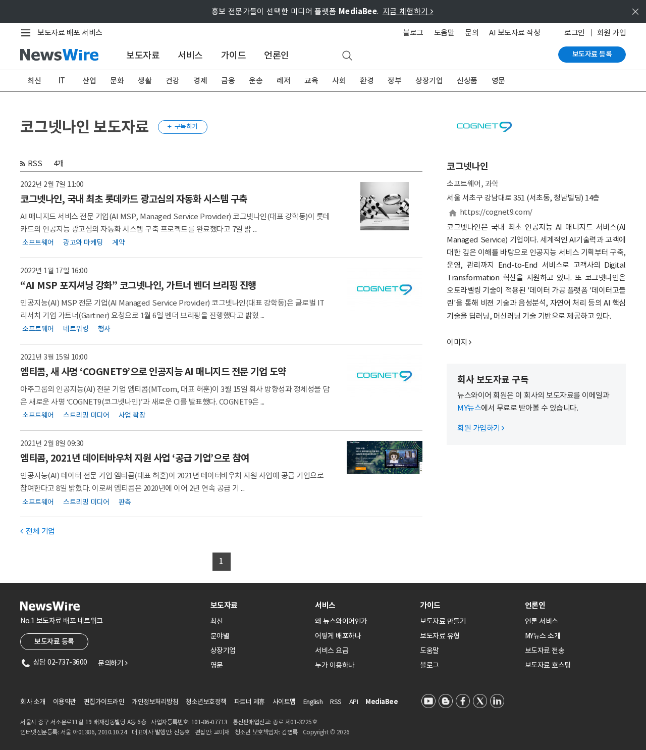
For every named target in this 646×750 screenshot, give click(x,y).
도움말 (444, 32)
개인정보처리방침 (155, 701)
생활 (144, 80)
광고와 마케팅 (83, 242)
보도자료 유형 (440, 635)
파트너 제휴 (249, 701)
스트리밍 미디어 (86, 415)
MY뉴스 (469, 408)
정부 (394, 80)
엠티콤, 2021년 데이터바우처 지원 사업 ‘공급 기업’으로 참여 (134, 458)
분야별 (220, 635)
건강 (172, 80)
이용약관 (64, 701)
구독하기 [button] (183, 126)
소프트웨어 (38, 242)
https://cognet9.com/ (496, 212)
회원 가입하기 (480, 428)
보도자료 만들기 (443, 621)
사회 (339, 80)
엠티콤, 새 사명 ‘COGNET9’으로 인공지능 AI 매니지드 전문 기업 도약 (153, 372)
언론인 (276, 55)
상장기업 (429, 80)
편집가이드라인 (104, 701)
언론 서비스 (541, 621)
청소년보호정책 (206, 701)
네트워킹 (75, 328)
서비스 (190, 55)
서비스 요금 (331, 650)
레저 (283, 80)
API (353, 701)
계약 (118, 242)
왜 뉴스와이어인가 (341, 621)
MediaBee (381, 701)
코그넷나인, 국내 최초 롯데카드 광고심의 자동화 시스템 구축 (133, 199)
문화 (117, 80)
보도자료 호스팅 (548, 665)
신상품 (467, 80)
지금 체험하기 (408, 11)
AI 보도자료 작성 (514, 32)
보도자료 (142, 55)
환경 (366, 80)
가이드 (233, 55)
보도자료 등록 (592, 54)
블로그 (413, 32)
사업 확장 (132, 415)
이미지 (457, 342)
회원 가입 (611, 32)
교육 (311, 80)
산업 (89, 80)
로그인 (574, 32)
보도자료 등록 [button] (54, 641)
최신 (34, 80)
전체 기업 (37, 531)
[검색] (347, 56)
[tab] (258, 605)
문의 (471, 32)
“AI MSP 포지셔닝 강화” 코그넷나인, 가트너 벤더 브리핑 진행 (138, 285)
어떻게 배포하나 (338, 635)
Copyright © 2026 (326, 732)
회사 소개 (32, 701)
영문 (498, 80)
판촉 (125, 501)
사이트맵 (284, 701)
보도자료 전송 (545, 650)
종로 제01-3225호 (295, 722)
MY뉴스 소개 (543, 635)
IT (62, 80)
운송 (255, 80)
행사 (104, 328)
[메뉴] (27, 32)
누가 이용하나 (335, 665)
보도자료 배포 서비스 (69, 32)
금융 (228, 80)
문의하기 (112, 663)
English (313, 701)
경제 (200, 80)
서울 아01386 (78, 732)
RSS (35, 163)
